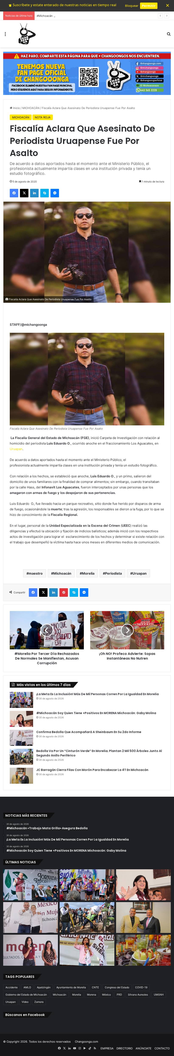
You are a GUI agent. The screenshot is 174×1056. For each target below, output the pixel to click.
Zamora (39, 1001)
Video (25, 1001)
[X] (24, 193)
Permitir (149, 5)
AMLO (27, 987)
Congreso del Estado (117, 987)
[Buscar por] (169, 35)
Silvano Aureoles (138, 994)
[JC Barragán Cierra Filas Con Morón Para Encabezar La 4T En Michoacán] (21, 776)
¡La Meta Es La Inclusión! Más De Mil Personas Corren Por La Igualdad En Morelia (97, 694)
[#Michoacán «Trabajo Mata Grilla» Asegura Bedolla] (30, 884)
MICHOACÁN (30, 108)
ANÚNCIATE (144, 1048)
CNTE (95, 987)
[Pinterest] (63, 592)
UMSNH (159, 994)
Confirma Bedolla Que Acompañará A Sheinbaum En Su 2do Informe (88, 732)
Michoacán (62, 573)
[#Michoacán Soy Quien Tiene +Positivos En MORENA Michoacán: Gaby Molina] (21, 719)
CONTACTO (162, 1048)
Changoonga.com (86, 1041)
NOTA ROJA (43, 117)
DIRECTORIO (124, 1048)
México (106, 994)
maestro (36, 573)
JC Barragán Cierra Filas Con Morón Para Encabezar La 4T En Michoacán (92, 770)
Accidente (12, 987)
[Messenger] (55, 193)
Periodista (113, 573)
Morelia (88, 573)
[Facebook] (14, 193)
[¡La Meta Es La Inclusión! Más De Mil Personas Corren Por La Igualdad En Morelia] (21, 700)
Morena (91, 994)
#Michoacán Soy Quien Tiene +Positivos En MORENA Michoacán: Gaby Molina (88, 15)
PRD (119, 994)
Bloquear (131, 5)
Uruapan (16, 449)
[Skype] (44, 193)
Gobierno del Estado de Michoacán (26, 994)
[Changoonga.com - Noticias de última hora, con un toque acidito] (26, 33)
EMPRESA (107, 1048)
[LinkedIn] (34, 193)
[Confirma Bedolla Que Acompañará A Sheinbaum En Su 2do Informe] (21, 738)
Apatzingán (44, 987)
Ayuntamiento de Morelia (71, 987)
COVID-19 (141, 987)
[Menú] (5, 35)
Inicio (16, 108)
